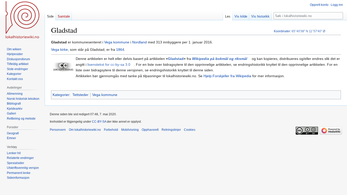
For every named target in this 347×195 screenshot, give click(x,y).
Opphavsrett (150, 130)
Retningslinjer (171, 130)
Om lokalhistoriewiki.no (85, 130)
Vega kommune (116, 42)
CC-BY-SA (99, 121)
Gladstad (176, 59)
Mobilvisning (130, 130)
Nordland (139, 42)
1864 (120, 49)
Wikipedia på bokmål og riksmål (219, 59)
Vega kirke (59, 49)
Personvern (58, 130)
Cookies (189, 130)
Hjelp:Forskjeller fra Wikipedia (227, 76)
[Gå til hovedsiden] (22, 20)
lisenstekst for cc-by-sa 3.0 (108, 64)
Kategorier (61, 95)
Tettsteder (80, 95)
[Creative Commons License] (63, 67)
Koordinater (282, 31)
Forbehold (111, 130)
